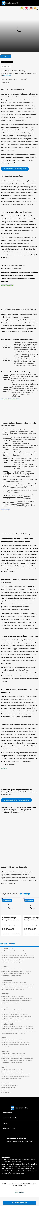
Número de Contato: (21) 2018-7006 (19, 1141)
